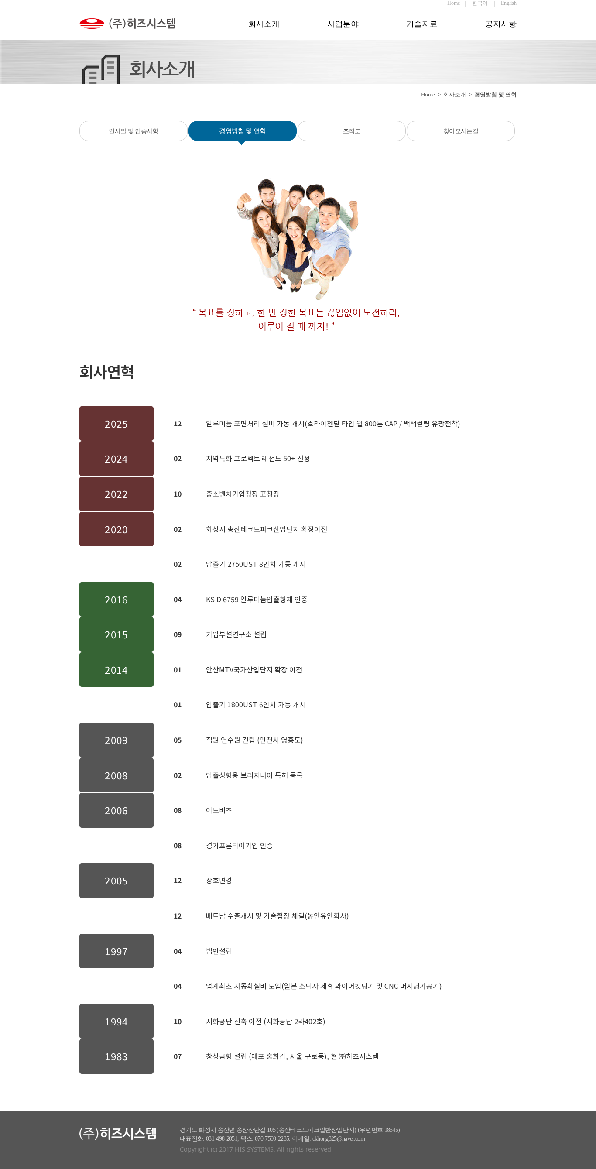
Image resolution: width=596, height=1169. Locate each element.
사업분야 (343, 24)
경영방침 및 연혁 (242, 130)
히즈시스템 (136, 29)
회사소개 (264, 24)
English (509, 3)
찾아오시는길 (460, 130)
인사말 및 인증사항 (133, 130)
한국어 (480, 3)
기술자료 (422, 24)
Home (453, 3)
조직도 (351, 130)
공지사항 (501, 24)
